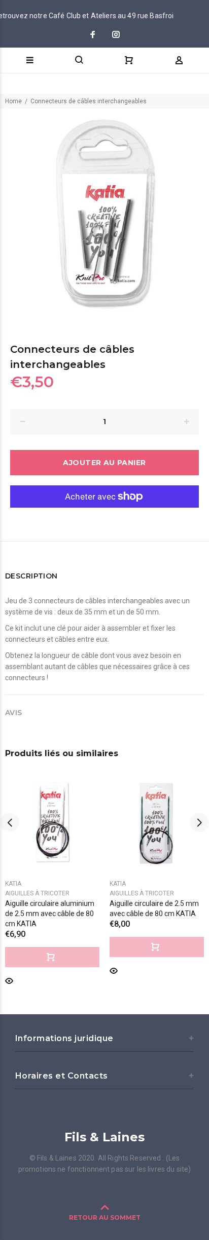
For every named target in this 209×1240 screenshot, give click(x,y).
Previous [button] (9, 822)
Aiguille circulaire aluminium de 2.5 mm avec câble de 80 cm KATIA (49, 913)
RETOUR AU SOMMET (105, 1217)
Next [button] (199, 822)
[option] (104, 213)
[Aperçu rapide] (9, 980)
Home (13, 101)
